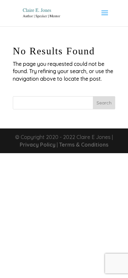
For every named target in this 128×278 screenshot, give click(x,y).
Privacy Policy (37, 144)
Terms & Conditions (83, 144)
